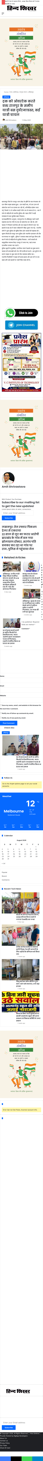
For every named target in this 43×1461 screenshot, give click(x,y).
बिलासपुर (4, 1247)
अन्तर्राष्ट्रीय (5, 1142)
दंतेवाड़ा (4, 1218)
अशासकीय (4, 1351)
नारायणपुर (4, 1222)
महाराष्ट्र (4, 1341)
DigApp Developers (21, 1436)
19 (19, 854)
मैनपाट (3, 1304)
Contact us (4, 1441)
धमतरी (3, 1268)
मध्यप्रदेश (4, 1337)
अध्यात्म (4, 1138)
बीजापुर (4, 1229)
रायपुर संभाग (5, 1262)
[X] (40, 1450)
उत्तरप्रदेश (5, 1184)
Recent (4, 876)
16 (2, 854)
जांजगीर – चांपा (6, 1243)
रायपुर (3, 1279)
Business (5, 1123)
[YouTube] (38, 1450)
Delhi (3, 1134)
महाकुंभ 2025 (6, 1174)
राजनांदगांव (5, 1208)
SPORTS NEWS (7, 1159)
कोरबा (3, 1239)
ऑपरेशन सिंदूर (6, 1153)
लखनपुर (4, 1308)
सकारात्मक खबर (6, 1373)
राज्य (3, 1182)
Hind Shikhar (34, 1433)
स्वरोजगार (4, 1381)
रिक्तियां (4, 1348)
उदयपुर (4, 1289)
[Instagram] (36, 1450)
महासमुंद (4, 1275)
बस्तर (3, 1225)
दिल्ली (3, 1326)
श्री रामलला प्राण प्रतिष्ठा (9, 1370)
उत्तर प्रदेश (5, 1145)
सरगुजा (4, 1312)
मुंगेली (3, 1250)
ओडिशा (4, 1188)
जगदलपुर (4, 1214)
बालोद (3, 1200)
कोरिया (4, 1293)
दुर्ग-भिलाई (4, 1197)
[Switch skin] (40, 13)
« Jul (3, 863)
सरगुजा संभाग (5, 1283)
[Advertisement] (21, 175)
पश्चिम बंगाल (5, 1329)
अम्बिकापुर (6, 97)
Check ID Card (5, 1448)
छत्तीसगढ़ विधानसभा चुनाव (9, 1163)
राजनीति (4, 1178)
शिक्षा (3, 1366)
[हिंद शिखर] (21, 8)
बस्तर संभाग (5, 1212)
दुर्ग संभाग (4, 1194)
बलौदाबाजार (5, 1272)
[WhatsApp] (35, 1450)
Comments (6, 880)
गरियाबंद (4, 1264)
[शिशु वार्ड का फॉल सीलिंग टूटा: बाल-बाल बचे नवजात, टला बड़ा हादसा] (20, 969)
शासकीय (4, 1354)
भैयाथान (4, 1318)
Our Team (3, 1445)
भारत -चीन (5, 1170)
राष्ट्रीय (4, 1344)
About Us (3, 1438)
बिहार (3, 1333)
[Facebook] (42, 1450)
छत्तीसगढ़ (4, 1192)
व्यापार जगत (5, 1362)
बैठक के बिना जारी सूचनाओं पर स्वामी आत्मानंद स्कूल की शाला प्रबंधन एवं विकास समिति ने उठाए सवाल (28, 1017)
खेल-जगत (4, 1157)
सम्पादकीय (4, 1377)
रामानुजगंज (5, 1258)
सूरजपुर (4, 1316)
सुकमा (3, 1233)
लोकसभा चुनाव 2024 (8, 1358)
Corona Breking (7, 1130)
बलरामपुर (4, 1301)
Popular (4, 872)
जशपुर (3, 1297)
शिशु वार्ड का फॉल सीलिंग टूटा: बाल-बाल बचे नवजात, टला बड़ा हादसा (27, 983)
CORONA (5, 1127)
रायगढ (3, 1254)
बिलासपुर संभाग (6, 1237)
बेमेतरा (3, 1204)
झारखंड (4, 1322)
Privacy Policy (5, 1443)
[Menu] (3, 13)
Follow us (8, 1104)
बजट (3, 1167)
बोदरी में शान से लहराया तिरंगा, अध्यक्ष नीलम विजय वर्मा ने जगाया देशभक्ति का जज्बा (27, 917)
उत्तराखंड (4, 1149)
